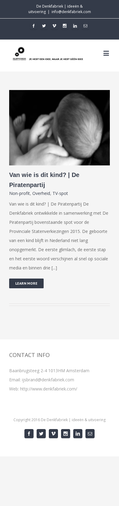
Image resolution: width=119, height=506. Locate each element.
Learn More (26, 283)
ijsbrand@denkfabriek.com (48, 380)
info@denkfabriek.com (71, 11)
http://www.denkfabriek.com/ (48, 389)
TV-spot (60, 193)
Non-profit (19, 193)
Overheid (41, 193)
